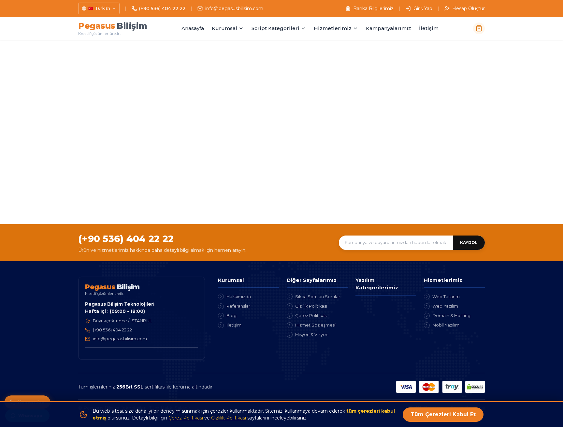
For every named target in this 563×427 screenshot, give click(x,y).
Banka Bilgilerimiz (373, 8)
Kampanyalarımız (388, 28)
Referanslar (238, 306)
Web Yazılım (445, 306)
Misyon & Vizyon (311, 334)
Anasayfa (192, 28)
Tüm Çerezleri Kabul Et (443, 414)
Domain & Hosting (451, 315)
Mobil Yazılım (445, 325)
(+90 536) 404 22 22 (126, 238)
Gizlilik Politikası (311, 306)
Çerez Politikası (311, 315)
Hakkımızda (238, 296)
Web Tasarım (446, 296)
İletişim (429, 28)
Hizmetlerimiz (333, 28)
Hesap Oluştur (468, 8)
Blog (231, 315)
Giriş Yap (422, 8)
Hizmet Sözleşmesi (315, 325)
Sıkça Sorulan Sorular (317, 296)
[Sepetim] (479, 28)
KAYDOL (469, 242)
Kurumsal (224, 28)
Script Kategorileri (275, 28)
